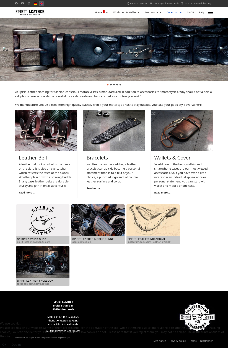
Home (98, 12)
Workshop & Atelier (124, 12)
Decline (17, 345)
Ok (4, 345)
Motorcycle (151, 12)
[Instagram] (29, 3)
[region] (114, 52)
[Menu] (210, 12)
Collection (172, 12)
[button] (5, 49)
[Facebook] (16, 3)
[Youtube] (22, 3)
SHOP (190, 12)
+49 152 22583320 (139, 3)
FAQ (201, 12)
